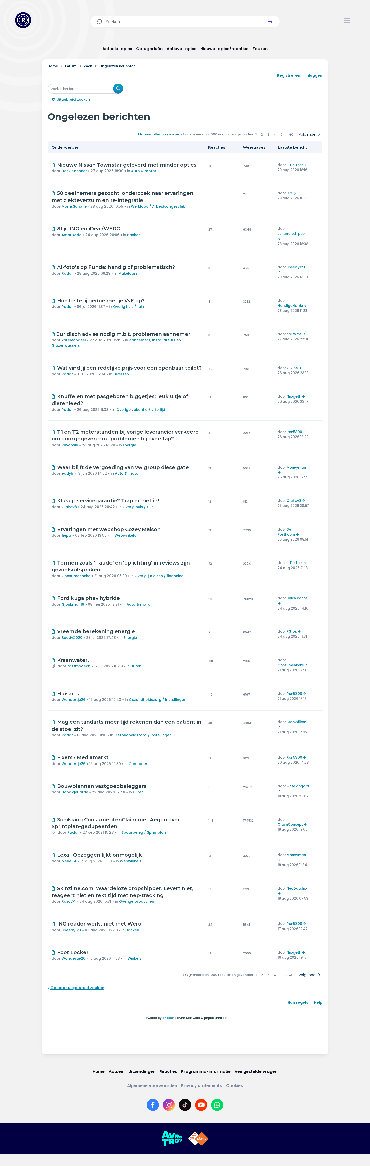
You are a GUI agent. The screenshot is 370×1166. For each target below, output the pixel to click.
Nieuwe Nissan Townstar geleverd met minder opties (127, 165)
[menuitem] (298, 1002)
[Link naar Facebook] (153, 1105)
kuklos (292, 368)
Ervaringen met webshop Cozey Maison (109, 529)
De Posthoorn (286, 532)
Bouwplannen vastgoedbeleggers (102, 786)
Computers (139, 763)
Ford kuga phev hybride (88, 598)
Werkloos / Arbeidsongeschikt (159, 206)
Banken (134, 234)
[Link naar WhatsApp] (217, 1105)
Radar (67, 273)
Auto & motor (143, 170)
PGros (292, 631)
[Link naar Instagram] (169, 1105)
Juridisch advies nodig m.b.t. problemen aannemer (123, 334)
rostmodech (78, 666)
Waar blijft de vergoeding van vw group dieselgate (123, 467)
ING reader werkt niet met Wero (99, 924)
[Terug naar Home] (23, 20)
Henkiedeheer (74, 170)
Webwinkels (125, 535)
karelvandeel (74, 340)
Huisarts (68, 694)
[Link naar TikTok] (185, 1105)
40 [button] (291, 134)
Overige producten (136, 901)
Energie (129, 445)
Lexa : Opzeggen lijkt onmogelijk (99, 855)
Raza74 (69, 901)
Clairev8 (69, 506)
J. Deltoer (295, 165)
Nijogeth (294, 396)
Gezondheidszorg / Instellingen (157, 699)
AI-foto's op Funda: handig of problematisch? (116, 267)
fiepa (66, 535)
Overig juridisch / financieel (159, 575)
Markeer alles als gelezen (159, 134)
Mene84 (69, 861)
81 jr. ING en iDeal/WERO (88, 229)
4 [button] (275, 134)
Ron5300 (294, 432)
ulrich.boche (297, 598)
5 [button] (281, 134)
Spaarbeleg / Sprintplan (144, 832)
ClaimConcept (290, 824)
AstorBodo (72, 234)
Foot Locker (73, 952)
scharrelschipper (292, 233)
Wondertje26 (73, 699)
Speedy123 (296, 267)
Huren (136, 666)
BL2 (289, 193)
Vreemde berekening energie (96, 631)
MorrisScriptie (74, 206)
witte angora (298, 786)
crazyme (294, 334)
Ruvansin (70, 445)
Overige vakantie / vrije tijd (140, 409)
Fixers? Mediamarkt (83, 757)
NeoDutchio (297, 888)
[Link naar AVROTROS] (171, 1139)
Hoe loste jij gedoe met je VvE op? (101, 301)
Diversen (121, 374)
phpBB (167, 1018)
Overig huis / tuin (128, 306)
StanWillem (296, 722)
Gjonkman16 (73, 604)
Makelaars (128, 273)
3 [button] (268, 134)
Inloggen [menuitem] (313, 75)
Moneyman (296, 467)
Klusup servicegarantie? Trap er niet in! (108, 501)
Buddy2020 (72, 637)
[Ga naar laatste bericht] (306, 165)
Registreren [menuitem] (288, 75)
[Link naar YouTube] (201, 1105)
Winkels (134, 958)
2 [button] (262, 134)
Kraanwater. (73, 660)
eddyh (67, 473)
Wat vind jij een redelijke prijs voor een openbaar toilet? (129, 368)
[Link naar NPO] (198, 1139)
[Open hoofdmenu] (347, 20)
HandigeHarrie (290, 305)
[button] (270, 21)
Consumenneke (76, 575)
